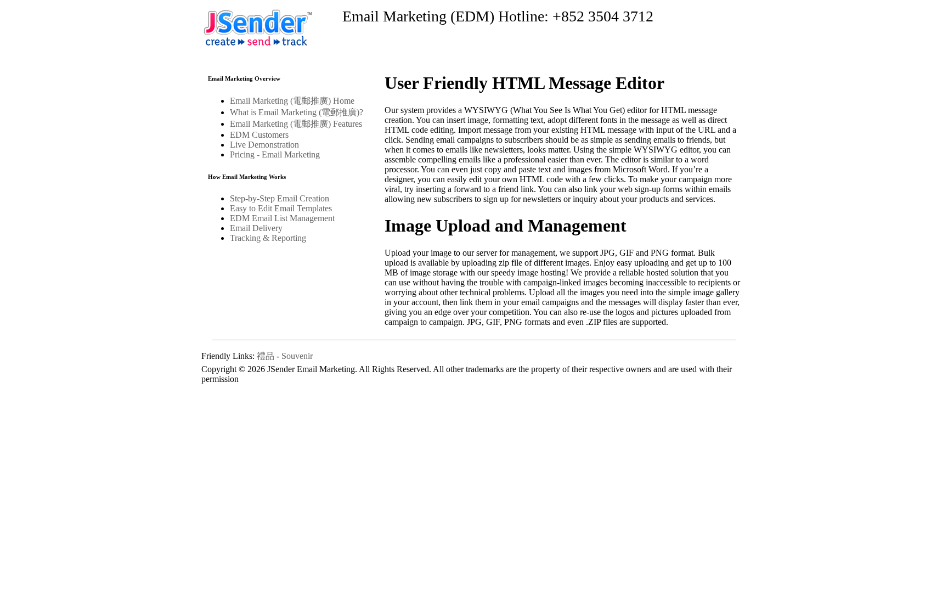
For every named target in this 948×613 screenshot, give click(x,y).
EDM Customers (259, 134)
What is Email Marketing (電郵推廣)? (296, 112)
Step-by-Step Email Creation (279, 198)
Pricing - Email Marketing (275, 154)
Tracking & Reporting (268, 238)
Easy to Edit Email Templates (281, 208)
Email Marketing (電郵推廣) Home (292, 100)
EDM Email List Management (282, 218)
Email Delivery (256, 228)
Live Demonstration (264, 144)
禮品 (265, 356)
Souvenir (297, 356)
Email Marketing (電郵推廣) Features (296, 123)
